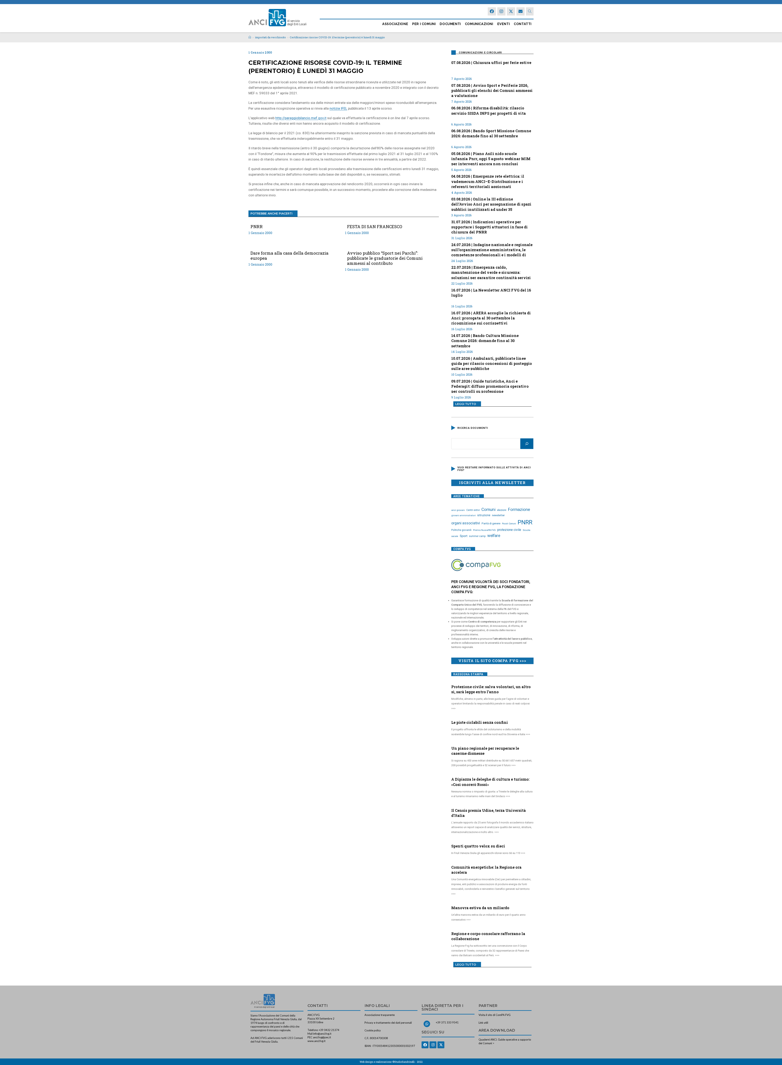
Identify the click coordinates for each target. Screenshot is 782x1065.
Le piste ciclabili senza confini (479, 722)
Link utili (483, 1022)
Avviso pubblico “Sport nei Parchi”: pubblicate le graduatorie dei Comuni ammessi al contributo (385, 258)
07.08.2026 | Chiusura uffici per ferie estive (491, 62)
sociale (454, 536)
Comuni (488, 509)
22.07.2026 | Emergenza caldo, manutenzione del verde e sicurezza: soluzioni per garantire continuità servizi (491, 272)
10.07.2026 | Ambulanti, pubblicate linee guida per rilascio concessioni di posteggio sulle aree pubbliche (491, 363)
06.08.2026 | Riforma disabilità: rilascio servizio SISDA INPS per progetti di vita (488, 111)
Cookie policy (373, 1030)
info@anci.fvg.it (322, 1033)
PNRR (256, 226)
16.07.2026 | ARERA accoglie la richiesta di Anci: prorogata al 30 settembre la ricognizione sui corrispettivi (491, 317)
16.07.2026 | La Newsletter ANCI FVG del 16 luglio (491, 293)
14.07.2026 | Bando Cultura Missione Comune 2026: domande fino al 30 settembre (485, 340)
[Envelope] (520, 11)
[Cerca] (527, 443)
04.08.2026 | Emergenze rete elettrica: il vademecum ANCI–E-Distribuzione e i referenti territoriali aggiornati (487, 181)
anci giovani (458, 510)
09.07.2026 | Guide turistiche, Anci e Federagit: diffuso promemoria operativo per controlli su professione (490, 386)
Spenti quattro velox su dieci (478, 846)
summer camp (477, 536)
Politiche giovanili (461, 530)
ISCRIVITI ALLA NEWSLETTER (492, 482)
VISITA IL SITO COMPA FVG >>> (492, 660)
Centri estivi (473, 510)
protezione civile (509, 530)
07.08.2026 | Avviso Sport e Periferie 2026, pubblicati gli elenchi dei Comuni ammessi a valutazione (492, 90)
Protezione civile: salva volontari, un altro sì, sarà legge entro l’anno (491, 689)
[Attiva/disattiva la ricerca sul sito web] (530, 11)
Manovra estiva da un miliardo (480, 907)
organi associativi (465, 523)
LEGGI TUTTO (465, 404)
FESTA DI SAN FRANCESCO (374, 226)
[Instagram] (501, 11)
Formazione (519, 509)
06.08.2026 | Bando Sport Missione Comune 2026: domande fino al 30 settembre (491, 133)
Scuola (526, 530)
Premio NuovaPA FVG (484, 530)
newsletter (498, 515)
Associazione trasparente (380, 1015)
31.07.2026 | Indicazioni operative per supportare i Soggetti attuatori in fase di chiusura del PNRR (489, 226)
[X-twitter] (511, 11)
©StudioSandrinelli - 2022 (407, 1061)
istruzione (483, 515)
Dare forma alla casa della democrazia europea (289, 256)
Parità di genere (491, 523)
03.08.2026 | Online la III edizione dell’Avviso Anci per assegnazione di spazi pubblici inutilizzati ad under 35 (491, 204)
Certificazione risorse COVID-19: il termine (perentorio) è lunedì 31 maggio (337, 37)
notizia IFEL (338, 108)
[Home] (249, 37)
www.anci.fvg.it (316, 1041)
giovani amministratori (463, 515)
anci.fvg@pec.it (322, 1037)
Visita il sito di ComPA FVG (495, 1015)
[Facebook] (492, 11)
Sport (463, 536)
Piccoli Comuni (509, 523)
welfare (493, 535)
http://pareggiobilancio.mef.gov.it (300, 118)
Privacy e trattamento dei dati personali (388, 1022)
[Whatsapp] (427, 1024)
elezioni (501, 510)
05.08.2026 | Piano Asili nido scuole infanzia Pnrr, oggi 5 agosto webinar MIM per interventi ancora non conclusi (490, 158)
